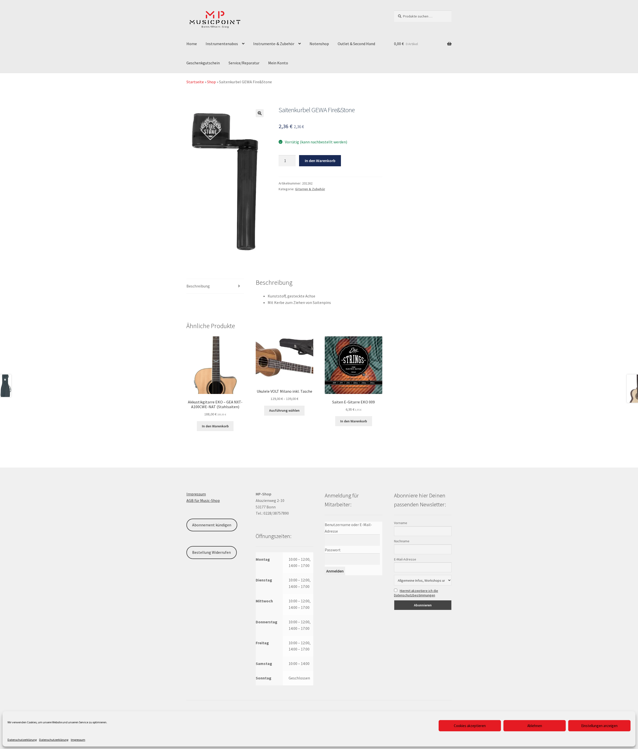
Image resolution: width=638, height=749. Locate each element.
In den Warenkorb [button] (215, 426)
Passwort (333, 549)
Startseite (195, 81)
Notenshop (319, 43)
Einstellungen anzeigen (599, 725)
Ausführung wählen (284, 410)
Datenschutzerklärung (22, 740)
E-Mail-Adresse (405, 559)
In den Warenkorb (320, 160)
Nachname (401, 541)
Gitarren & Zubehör (310, 189)
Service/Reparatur (244, 62)
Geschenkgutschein (203, 62)
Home (191, 43)
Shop (211, 81)
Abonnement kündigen (211, 524)
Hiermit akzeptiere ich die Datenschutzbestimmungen (416, 592)
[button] (260, 113)
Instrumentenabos (222, 43)
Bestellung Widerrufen (211, 552)
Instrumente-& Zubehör (273, 43)
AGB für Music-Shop (203, 500)
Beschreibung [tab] (198, 285)
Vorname (400, 523)
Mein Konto (278, 62)
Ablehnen (534, 725)
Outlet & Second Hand (356, 43)
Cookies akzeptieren (470, 725)
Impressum (78, 740)
